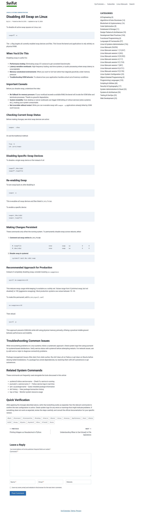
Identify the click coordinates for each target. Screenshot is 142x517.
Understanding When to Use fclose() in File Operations (75, 432)
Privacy (78, 511)
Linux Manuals (122, 4)
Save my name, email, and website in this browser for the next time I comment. (37, 487)
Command (17, 418)
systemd (31, 422)
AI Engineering (105, 17)
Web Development (107, 98)
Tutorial (44, 422)
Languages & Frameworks (109, 41)
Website (69, 482)
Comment (14, 452)
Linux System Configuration (110, 74)
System (22, 422)
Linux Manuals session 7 (109, 65)
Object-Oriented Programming (111, 77)
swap (16, 422)
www (52, 422)
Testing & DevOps (106, 95)
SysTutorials (65, 511)
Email (41, 482)
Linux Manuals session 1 (109, 50)
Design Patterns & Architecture (111, 32)
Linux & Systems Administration (17, 12)
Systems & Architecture (108, 92)
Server (90, 418)
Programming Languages (109, 80)
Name (13, 482)
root (84, 418)
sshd (9, 422)
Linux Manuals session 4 (109, 59)
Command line (27, 418)
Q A (9, 21)
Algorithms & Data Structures (111, 20)
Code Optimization (107, 26)
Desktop (38, 418)
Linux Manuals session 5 (109, 62)
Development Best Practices (110, 35)
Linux (59, 418)
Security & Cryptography (109, 86)
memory (66, 418)
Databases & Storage (108, 29)
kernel (52, 418)
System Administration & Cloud (111, 89)
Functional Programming (109, 38)
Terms (73, 511)
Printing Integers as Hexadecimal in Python (25, 430)
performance (76, 418)
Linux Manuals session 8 (109, 68)
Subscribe (111, 4)
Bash (9, 418)
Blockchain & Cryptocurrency (110, 23)
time (38, 422)
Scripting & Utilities (107, 83)
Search (132, 4)
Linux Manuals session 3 (109, 56)
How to (45, 418)
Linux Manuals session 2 (109, 53)
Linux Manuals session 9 (109, 71)
